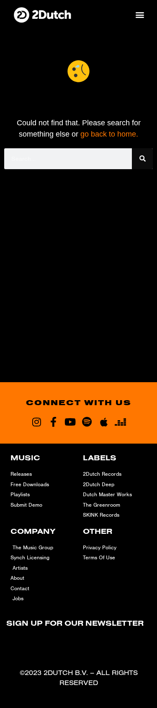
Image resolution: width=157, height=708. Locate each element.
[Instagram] (37, 422)
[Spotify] (87, 422)
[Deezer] (121, 422)
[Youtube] (70, 422)
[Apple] (104, 422)
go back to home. (109, 134)
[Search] (142, 158)
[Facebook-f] (54, 422)
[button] (140, 15)
